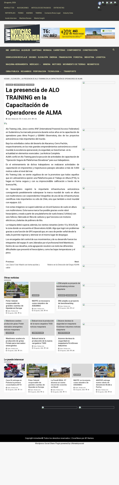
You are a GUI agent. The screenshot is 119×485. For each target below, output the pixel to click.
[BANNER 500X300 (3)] (99, 138)
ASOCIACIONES (23, 8)
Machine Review (25, 18)
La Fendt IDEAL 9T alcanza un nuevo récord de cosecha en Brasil (59, 383)
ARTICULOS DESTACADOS (41, 8)
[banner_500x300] (99, 216)
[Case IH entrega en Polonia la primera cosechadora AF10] (14, 370)
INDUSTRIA (89, 57)
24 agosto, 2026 (64, 350)
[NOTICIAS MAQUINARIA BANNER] (99, 255)
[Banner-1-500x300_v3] (99, 274)
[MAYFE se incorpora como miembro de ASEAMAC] (42, 290)
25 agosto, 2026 (64, 308)
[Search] (113, 50)
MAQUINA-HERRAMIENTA (17, 64)
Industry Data (68, 13)
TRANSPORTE (70, 71)
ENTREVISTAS (59, 8)
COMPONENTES (74, 50)
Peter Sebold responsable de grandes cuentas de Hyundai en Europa (14, 304)
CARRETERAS (59, 50)
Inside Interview (11, 18)
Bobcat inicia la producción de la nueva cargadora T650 (42, 340)
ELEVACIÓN (43, 57)
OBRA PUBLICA (12, 71)
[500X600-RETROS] (99, 101)
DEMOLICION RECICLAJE (16, 57)
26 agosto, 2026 (12, 313)
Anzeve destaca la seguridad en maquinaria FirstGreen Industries (68, 342)
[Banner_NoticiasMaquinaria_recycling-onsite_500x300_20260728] (99, 196)
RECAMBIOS (26, 71)
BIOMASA (47, 50)
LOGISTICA (100, 57)
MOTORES (56, 64)
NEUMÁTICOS (93, 64)
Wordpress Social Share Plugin (48, 443)
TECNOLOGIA (53, 71)
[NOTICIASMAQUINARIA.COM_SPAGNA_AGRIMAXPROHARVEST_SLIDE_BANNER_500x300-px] (99, 158)
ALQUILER (25, 50)
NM (7, 50)
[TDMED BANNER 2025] (99, 235)
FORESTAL (78, 57)
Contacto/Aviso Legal (52, 13)
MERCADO (34, 64)
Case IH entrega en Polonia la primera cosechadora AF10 (14, 382)
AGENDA (29, 13)
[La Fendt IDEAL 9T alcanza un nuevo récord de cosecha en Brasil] (59, 370)
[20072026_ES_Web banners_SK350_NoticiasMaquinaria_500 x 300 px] (99, 177)
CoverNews (76, 438)
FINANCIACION (65, 57)
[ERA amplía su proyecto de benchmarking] (68, 290)
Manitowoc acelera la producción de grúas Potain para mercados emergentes (15, 342)
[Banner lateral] (99, 332)
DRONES (32, 57)
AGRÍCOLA (15, 50)
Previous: (23, 265)
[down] (40, 64)
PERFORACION (39, 71)
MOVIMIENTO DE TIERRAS (74, 64)
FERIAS (20, 13)
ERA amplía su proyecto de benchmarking (68, 302)
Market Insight (39, 18)
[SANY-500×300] (99, 293)
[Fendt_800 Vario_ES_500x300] (99, 313)
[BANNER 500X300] (96, 417)
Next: (63, 263)
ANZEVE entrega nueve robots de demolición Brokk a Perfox (104, 383)
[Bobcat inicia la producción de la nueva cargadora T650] (42, 327)
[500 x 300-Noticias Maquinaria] (59, 417)
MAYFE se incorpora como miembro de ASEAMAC (41, 303)
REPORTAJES (10, 13)
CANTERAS (36, 50)
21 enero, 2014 (26, 119)
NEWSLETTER (9, 8)
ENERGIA (53, 57)
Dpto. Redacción (13, 119)
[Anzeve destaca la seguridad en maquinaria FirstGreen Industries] (68, 327)
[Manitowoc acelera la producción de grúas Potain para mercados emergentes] (16, 327)
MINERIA (46, 64)
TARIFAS (38, 13)
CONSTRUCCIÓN (90, 50)
